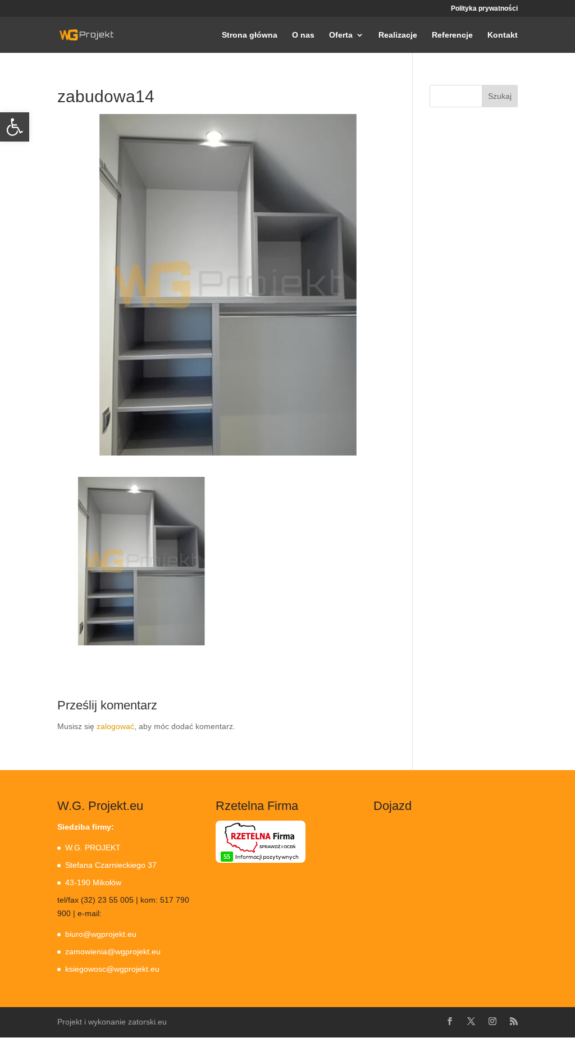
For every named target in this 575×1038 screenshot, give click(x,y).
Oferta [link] (341, 35)
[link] (14, 127)
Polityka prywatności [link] (484, 8)
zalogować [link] (115, 726)
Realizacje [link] (397, 35)
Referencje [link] (452, 35)
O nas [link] (303, 35)
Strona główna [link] (249, 35)
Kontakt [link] (502, 35)
